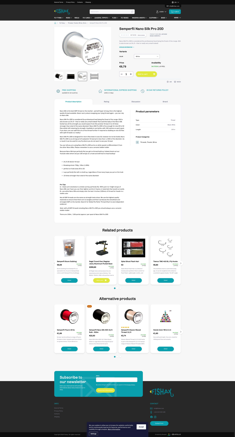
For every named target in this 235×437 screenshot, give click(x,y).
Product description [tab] (73, 102)
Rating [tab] (106, 102)
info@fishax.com (159, 408)
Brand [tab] (165, 102)
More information (114, 429)
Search (132, 11)
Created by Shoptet (161, 434)
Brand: (155, 36)
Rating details (141, 35)
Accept (141, 427)
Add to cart (143, 74)
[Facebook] (151, 416)
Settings (93, 434)
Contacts (80, 2)
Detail (69, 280)
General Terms (58, 2)
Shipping (88, 2)
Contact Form (159, 423)
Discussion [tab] (136, 102)
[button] (114, 288)
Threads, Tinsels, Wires (148, 142)
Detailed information (125, 47)
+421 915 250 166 (159, 412)
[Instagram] (155, 416)
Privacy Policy (70, 2)
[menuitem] (59, 18)
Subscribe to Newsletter (105, 390)
